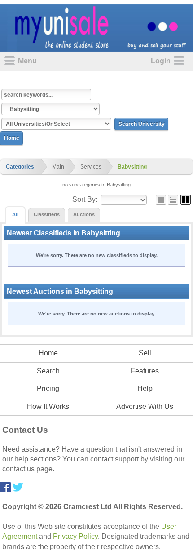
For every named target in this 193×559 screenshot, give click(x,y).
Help (145, 388)
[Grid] (161, 199)
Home (11, 138)
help (21, 459)
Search (48, 371)
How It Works (48, 406)
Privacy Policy (75, 536)
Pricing (48, 388)
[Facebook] (5, 486)
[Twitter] (18, 486)
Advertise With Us (144, 406)
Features (145, 371)
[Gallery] (185, 199)
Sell (145, 353)
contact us (18, 469)
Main (58, 167)
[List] (173, 199)
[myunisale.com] (96, 27)
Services (90, 167)
